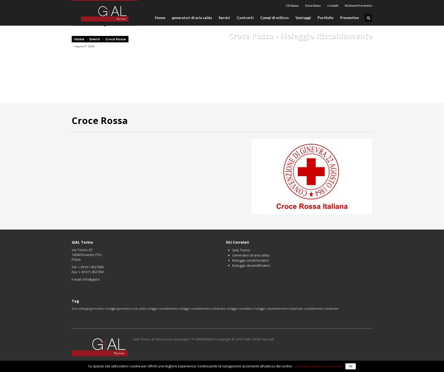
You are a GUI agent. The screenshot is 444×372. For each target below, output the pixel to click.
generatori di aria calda (192, 18)
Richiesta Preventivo (358, 5)
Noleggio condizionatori (250, 260)
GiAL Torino (241, 250)
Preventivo (349, 18)
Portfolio (326, 18)
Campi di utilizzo (273, 18)
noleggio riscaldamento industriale (202, 308)
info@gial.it (91, 279)
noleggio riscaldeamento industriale (278, 308)
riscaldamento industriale (321, 308)
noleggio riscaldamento (162, 308)
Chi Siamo (292, 5)
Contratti (244, 18)
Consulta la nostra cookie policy (318, 366)
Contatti (332, 5)
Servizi (224, 18)
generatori (97, 308)
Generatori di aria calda (250, 255)
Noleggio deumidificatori (251, 265)
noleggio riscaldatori (240, 308)
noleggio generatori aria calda (125, 308)
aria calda (78, 308)
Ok (351, 366)
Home (160, 18)
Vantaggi (301, 18)
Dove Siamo (313, 5)
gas (87, 308)
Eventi (94, 39)
